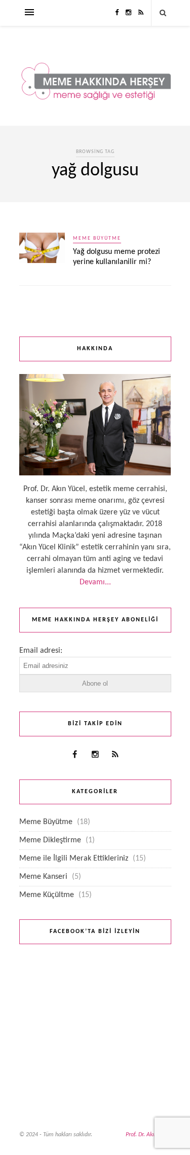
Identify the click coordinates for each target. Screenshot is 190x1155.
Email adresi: (40, 651)
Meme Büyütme (97, 238)
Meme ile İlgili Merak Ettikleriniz (73, 858)
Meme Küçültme (46, 895)
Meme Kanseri (43, 877)
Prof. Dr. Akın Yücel (148, 1135)
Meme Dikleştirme (50, 840)
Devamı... (95, 582)
